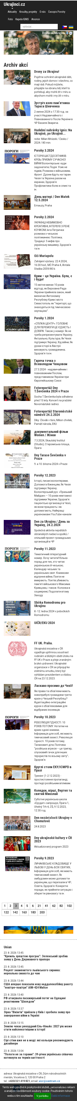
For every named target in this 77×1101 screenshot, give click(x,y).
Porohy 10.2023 (45, 717)
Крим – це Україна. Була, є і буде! (53, 277)
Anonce (35, 19)
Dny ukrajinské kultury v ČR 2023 (53, 839)
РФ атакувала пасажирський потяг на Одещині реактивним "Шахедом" (35, 999)
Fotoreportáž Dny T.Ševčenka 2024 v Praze (51, 389)
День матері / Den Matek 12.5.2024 (52, 198)
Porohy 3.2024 (44, 150)
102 (69, 906)
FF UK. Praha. (43, 643)
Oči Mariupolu (43, 256)
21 (39, 906)
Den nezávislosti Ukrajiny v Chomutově (53, 819)
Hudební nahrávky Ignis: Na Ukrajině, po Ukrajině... (53, 131)
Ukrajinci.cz (14, 4)
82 (61, 906)
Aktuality (12, 11)
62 (54, 906)
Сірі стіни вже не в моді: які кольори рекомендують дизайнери (38, 1042)
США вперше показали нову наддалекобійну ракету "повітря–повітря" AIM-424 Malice (38, 985)
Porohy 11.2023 (45, 549)
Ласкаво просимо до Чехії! (53, 686)
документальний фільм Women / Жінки (51, 433)
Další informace (60, 1095)
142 (15, 912)
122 (6, 912)
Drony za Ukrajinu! (46, 71)
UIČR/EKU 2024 (44, 623)
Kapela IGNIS (22, 19)
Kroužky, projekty (28, 11)
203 (42, 912)
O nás (43, 11)
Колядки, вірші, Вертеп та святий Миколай (53, 792)
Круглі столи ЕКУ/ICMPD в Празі (52, 768)
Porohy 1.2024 (44, 318)
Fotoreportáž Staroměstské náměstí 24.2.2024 (53, 413)
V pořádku (42, 1095)
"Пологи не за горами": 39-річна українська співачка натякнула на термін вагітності (38, 1056)
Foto (10, 19)
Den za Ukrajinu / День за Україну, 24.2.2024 (52, 523)
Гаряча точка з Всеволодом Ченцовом (50, 362)
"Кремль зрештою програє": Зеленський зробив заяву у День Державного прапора (36, 957)
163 (24, 912)
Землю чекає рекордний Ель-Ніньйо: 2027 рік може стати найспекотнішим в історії (38, 1028)
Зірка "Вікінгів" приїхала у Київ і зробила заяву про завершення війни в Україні (37, 1013)
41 (46, 906)
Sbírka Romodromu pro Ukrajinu (49, 604)
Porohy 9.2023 (44, 858)
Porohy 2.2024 (44, 217)
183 (33, 912)
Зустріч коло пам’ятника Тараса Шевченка (52, 104)
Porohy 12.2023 (45, 475)
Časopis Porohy (56, 11)
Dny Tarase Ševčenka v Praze (50, 456)
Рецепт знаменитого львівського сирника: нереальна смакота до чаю (32, 971)
